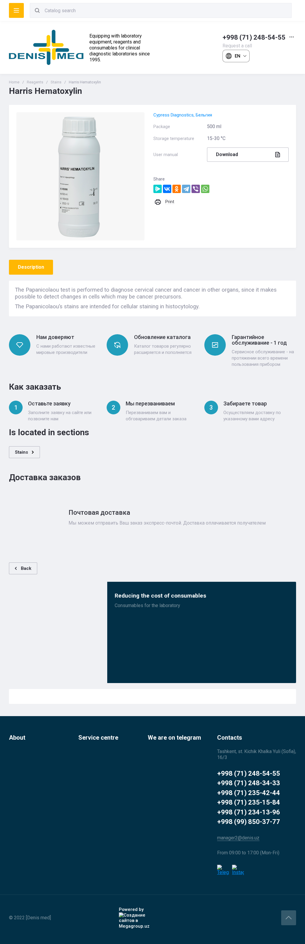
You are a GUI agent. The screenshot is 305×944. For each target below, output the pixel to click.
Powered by (131, 909)
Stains (56, 82)
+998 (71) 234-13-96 (248, 812)
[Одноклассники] (176, 189)
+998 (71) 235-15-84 (248, 802)
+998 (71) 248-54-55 (253, 37)
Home (14, 82)
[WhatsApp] (205, 189)
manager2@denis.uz (238, 838)
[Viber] (196, 189)
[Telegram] (186, 189)
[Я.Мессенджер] (157, 189)
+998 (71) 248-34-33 (248, 783)
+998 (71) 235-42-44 (248, 793)
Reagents (35, 82)
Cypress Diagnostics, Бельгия (182, 115)
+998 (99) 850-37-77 (248, 821)
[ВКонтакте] (167, 189)
